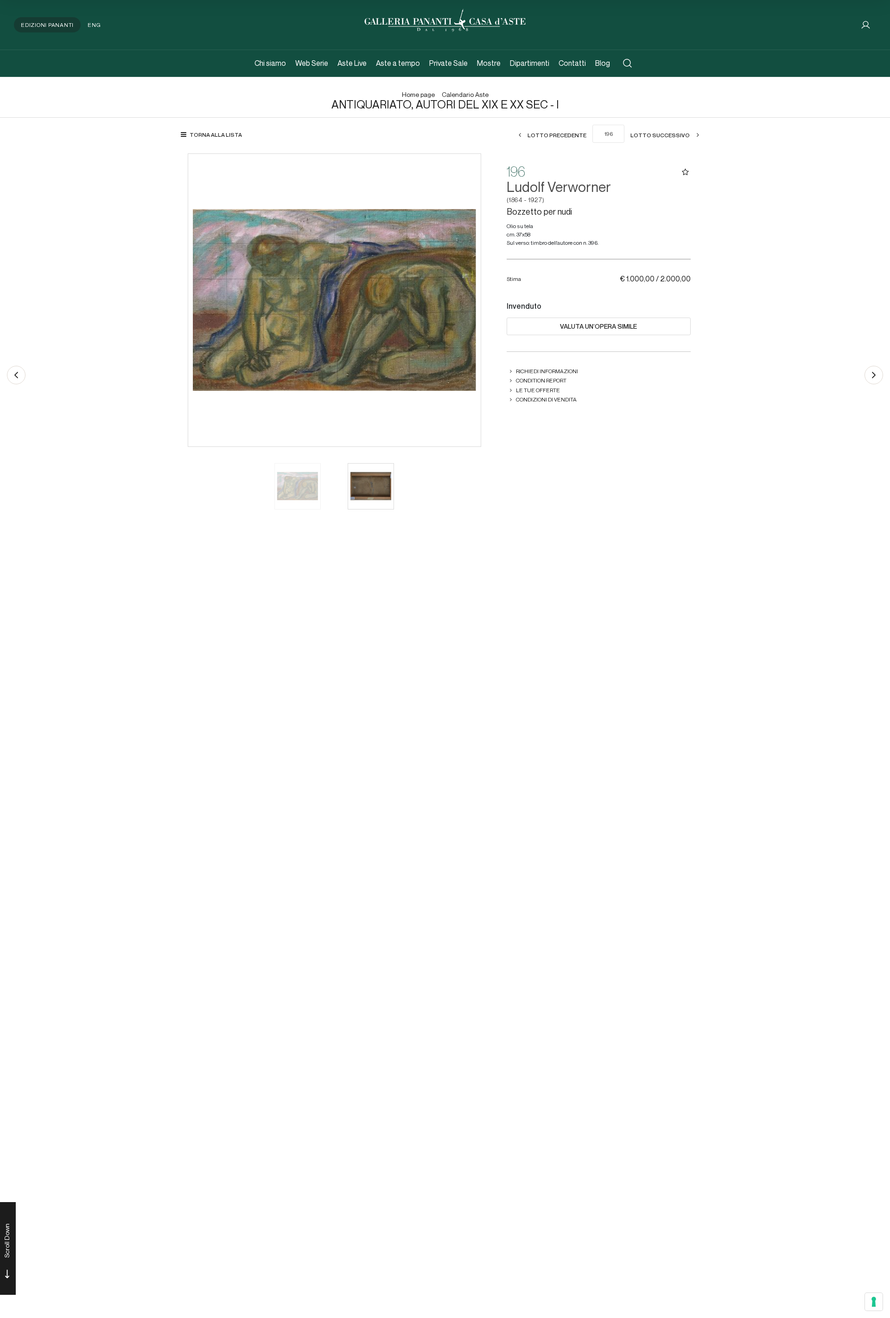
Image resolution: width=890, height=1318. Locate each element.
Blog (602, 63)
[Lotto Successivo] (874, 375)
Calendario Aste (465, 95)
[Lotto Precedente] (16, 375)
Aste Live (352, 63)
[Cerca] (627, 63)
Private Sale (448, 63)
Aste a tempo (398, 63)
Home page (418, 95)
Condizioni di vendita (546, 399)
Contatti (572, 63)
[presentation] (204, 300)
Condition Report (541, 380)
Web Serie (311, 63)
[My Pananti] (865, 24)
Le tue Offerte (538, 390)
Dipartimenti (529, 63)
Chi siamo (270, 63)
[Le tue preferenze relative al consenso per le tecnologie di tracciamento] (874, 1302)
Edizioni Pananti (47, 24)
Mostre (489, 63)
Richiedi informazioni (547, 371)
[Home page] (445, 19)
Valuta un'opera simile (598, 326)
